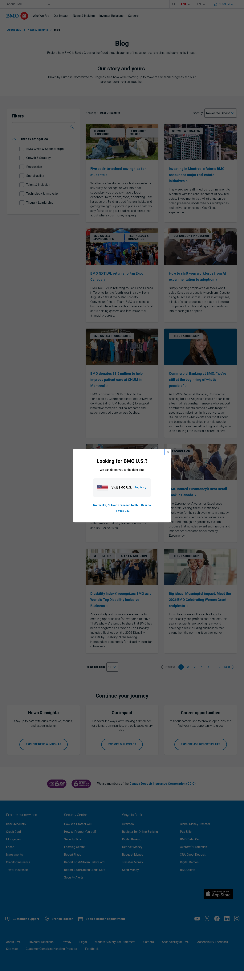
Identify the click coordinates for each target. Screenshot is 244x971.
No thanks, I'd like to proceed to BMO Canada (122, 505)
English (139, 488)
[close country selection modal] (168, 452)
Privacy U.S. (122, 511)
